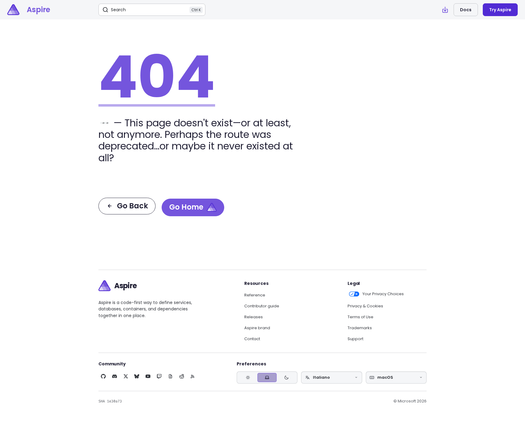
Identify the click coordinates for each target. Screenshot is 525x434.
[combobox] (331, 377)
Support (355, 339)
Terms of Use (360, 317)
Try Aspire (500, 10)
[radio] (247, 377)
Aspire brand (257, 328)
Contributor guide (261, 306)
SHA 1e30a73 (110, 401)
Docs (466, 10)
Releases (253, 317)
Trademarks (360, 328)
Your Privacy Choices (383, 294)
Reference (254, 295)
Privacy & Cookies (365, 306)
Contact (252, 339)
